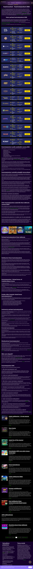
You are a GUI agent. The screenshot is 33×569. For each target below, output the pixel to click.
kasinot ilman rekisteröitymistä (26, 14)
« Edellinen (7, 537)
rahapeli (23, 361)
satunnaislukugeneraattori (19, 357)
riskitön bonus (12, 22)
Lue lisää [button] (13, 567)
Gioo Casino (12, 428)
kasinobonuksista (24, 12)
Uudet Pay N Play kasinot (16, 440)
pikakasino (22, 158)
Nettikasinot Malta (4, 24)
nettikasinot (29, 411)
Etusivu (9, 2)
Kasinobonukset (10, 4)
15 (14, 537)
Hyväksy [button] (30, 567)
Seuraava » (25, 537)
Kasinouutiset (16, 4)
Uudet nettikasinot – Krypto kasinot (19, 416)
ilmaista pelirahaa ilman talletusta (14, 208)
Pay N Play (24, 2)
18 (19, 537)
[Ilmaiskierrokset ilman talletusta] (5, 526)
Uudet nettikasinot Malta (16, 476)
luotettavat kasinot (19, 14)
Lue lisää (10, 425)
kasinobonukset (8, 22)
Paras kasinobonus (14, 464)
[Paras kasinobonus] (5, 466)
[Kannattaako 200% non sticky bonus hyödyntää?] (5, 452)
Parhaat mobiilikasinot (15, 488)
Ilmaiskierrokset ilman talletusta (18, 525)
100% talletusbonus (7, 514)
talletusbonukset (23, 24)
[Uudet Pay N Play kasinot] (5, 442)
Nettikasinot (12, 2)
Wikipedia (26, 401)
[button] (27, 30)
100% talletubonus (14, 287)
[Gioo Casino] (5, 429)
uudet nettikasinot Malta (16, 159)
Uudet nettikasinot (18, 2)
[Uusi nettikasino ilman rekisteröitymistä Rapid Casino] (5, 502)
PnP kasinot (29, 157)
